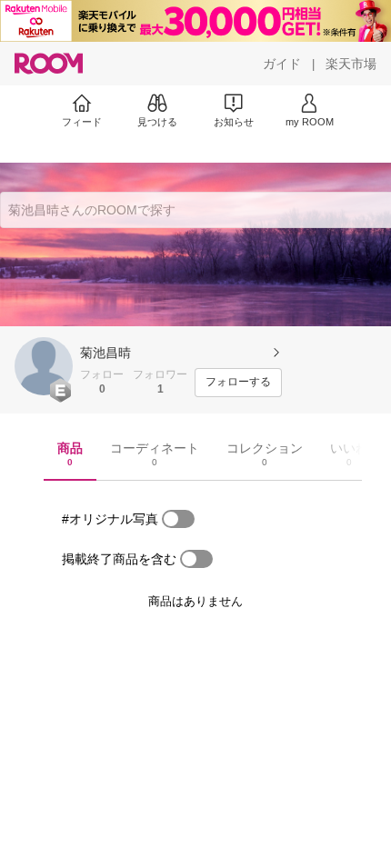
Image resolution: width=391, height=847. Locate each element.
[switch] (178, 519)
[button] (44, 366)
